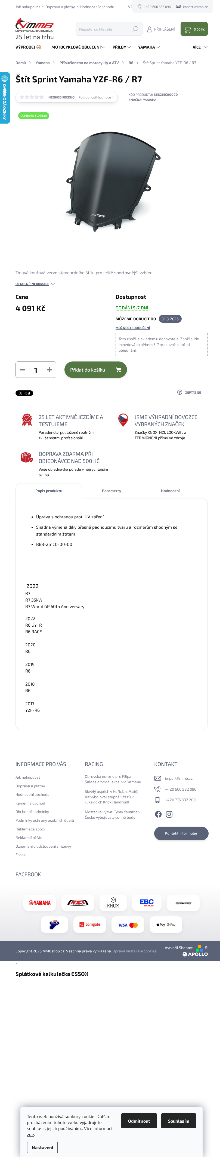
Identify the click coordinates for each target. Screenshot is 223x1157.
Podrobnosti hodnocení (96, 97)
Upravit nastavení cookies (135, 951)
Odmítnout (139, 1120)
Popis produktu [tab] (48, 490)
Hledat (135, 28)
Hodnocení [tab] (170, 490)
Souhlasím (178, 1120)
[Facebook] (158, 813)
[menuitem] (30, 47)
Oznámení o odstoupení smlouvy (43, 846)
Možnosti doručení (133, 328)
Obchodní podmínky (32, 811)
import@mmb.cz (179, 778)
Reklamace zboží (30, 829)
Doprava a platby (60, 6)
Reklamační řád (29, 837)
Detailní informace (32, 284)
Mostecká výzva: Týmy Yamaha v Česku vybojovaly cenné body (112, 814)
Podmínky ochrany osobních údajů (45, 820)
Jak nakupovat (28, 6)
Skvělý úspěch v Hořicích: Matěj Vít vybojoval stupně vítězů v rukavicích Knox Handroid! (111, 796)
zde (30, 1134)
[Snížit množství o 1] (22, 370)
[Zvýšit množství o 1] (49, 370)
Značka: (142, 99)
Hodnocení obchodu (97, 6)
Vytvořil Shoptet (179, 947)
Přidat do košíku (87, 370)
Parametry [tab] (111, 490)
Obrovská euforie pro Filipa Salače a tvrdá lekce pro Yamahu (113, 779)
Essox (21, 854)
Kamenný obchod (30, 803)
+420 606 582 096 (180, 789)
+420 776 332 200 (180, 799)
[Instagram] (169, 813)
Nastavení (42, 1147)
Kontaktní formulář (181, 833)
